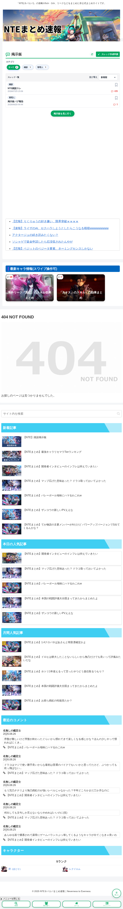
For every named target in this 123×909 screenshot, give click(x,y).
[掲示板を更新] (92, 54)
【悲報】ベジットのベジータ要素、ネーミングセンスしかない (52, 248)
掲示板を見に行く (63, 113)
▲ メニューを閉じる (10, 898)
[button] (118, 413)
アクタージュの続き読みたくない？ (35, 235)
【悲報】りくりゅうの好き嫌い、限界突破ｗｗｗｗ (45, 221)
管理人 (12, 97)
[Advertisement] (63, 146)
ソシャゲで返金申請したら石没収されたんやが (42, 241)
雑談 (11, 84)
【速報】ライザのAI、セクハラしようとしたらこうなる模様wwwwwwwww (60, 228)
